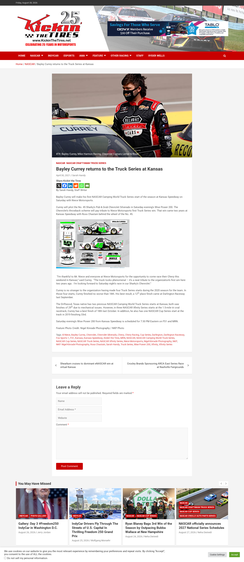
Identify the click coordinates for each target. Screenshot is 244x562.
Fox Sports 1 (62, 338)
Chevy (121, 334)
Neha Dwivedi (151, 536)
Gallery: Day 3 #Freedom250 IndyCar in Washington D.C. (38, 526)
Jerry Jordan (44, 532)
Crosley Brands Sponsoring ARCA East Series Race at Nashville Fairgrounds (155, 365)
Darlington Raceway (174, 334)
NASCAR (35, 55)
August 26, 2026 (26, 532)
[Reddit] (75, 185)
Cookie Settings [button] (217, 554)
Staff (139, 55)
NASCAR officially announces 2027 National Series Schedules (201, 526)
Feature (98, 55)
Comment (62, 424)
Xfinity (154, 344)
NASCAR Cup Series (66, 341)
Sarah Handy (79, 175)
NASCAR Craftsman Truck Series (86, 163)
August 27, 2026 (187, 532)
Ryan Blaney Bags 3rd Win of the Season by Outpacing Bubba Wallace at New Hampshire (148, 528)
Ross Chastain (97, 344)
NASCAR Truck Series (88, 341)
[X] (58, 185)
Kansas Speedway (93, 338)
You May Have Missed (34, 484)
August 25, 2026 (80, 540)
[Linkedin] (70, 185)
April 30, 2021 (63, 175)
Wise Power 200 (142, 344)
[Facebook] (64, 185)
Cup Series (145, 334)
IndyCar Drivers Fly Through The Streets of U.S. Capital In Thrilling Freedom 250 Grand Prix (95, 530)
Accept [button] (234, 554)
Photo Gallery (38, 516)
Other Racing (119, 55)
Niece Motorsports (133, 341)
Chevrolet (91, 334)
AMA (82, 55)
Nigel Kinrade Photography (158, 341)
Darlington (157, 334)
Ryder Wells (156, 55)
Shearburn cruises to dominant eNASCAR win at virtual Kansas (86, 365)
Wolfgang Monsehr (100, 540)
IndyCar (53, 55)
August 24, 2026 (133, 536)
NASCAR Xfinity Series (111, 341)
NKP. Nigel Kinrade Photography (72, 344)
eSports (69, 55)
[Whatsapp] (81, 185)
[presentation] (221, 483)
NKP (175, 341)
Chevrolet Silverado (107, 334)
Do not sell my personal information (27, 558)
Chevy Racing (132, 334)
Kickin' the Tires (111, 338)
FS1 (72, 338)
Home (21, 55)
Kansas (79, 338)
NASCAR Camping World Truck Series (155, 338)
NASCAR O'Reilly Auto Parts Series (197, 516)
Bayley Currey (78, 334)
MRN (122, 338)
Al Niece (66, 334)
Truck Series (127, 344)
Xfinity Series (165, 344)
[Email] (87, 185)
